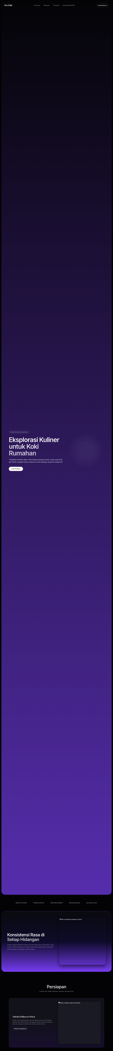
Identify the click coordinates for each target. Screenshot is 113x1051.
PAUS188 (8, 5)
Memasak (47, 5)
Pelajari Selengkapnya (20, 1028)
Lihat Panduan (15, 469)
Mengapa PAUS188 (69, 5)
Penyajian (56, 5)
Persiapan (37, 5)
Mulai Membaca (102, 5)
